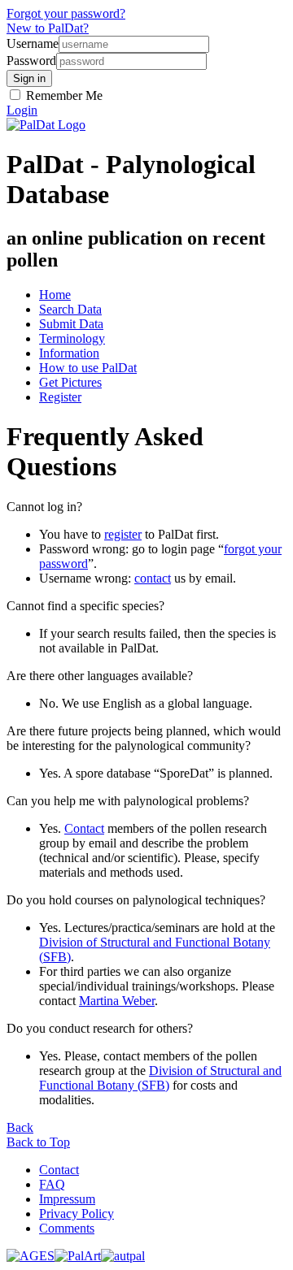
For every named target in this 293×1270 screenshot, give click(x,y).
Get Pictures (70, 382)
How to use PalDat (88, 368)
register (123, 534)
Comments (66, 1228)
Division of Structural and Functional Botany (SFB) (160, 1078)
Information (69, 353)
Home (55, 294)
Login (22, 110)
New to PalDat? (48, 28)
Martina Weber (117, 1001)
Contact (84, 828)
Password (31, 60)
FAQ (52, 1184)
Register (60, 397)
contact (152, 578)
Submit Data (71, 324)
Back (20, 1127)
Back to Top (38, 1142)
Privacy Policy (76, 1213)
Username (33, 43)
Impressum (67, 1199)
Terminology (72, 338)
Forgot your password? (66, 13)
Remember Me (63, 95)
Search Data (70, 309)
